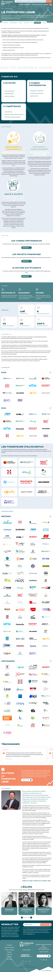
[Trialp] (7, 653)
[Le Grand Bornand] (7, 610)
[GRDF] (33, 588)
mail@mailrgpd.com (31, 934)
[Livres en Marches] (33, 711)
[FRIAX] (20, 580)
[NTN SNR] (33, 386)
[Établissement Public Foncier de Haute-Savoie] (20, 566)
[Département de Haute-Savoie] (46, 421)
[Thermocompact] (46, 646)
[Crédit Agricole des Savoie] (20, 386)
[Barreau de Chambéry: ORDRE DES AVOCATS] (7, 544)
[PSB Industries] (7, 393)
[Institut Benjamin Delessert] (20, 602)
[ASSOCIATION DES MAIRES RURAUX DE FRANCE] (33, 667)
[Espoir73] (46, 689)
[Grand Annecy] (33, 421)
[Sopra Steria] (46, 393)
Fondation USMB (18, 1)
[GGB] (7, 588)
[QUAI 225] (7, 725)
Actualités (34, 1)
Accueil (2, 8)
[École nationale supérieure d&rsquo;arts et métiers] (33, 674)
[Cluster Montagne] (20, 551)
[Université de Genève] (7, 733)
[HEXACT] (33, 595)
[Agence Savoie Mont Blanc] (20, 522)
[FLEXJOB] (7, 573)
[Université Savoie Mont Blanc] (7, 400)
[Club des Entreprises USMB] (46, 378)
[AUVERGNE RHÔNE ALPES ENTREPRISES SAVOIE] (46, 674)
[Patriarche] (20, 429)
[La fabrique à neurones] (46, 602)
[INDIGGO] (44, 472)
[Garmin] (33, 580)
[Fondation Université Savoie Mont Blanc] (7, 3)
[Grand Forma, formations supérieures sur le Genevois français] (46, 703)
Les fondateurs (37, 22)
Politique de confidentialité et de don (23, 967)
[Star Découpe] (7, 646)
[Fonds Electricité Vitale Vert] (7, 580)
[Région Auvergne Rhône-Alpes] (20, 631)
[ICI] (33, 696)
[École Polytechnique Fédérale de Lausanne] (33, 689)
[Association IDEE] (7, 703)
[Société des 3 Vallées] (33, 639)
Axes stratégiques (13, 22)
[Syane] (33, 646)
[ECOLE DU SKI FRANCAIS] (33, 566)
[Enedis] (46, 559)
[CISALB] (7, 551)
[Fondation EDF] (33, 573)
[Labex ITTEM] (20, 711)
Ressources (39, 1)
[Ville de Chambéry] (20, 682)
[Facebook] (41, 959)
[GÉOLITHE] (46, 580)
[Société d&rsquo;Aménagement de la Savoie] (46, 588)
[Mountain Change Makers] (7, 718)
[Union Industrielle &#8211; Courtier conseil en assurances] (20, 653)
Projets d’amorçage (37, 4)
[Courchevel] (33, 551)
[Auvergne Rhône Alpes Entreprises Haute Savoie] (7, 682)
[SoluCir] (20, 725)
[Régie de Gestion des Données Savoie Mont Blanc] (33, 725)
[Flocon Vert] (7, 696)
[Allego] (46, 522)
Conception (43, 970)
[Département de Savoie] (7, 436)
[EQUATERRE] (46, 566)
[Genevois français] (44, 492)
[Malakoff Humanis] (20, 610)
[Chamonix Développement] (33, 682)
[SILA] (7, 639)
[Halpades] (7, 595)
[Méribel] (7, 617)
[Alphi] (7, 414)
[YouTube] (46, 959)
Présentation (5, 22)
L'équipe (44, 22)
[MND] (33, 617)
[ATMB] (20, 414)
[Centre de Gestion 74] (33, 544)
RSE (32, 22)
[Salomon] (20, 393)
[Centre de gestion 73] (20, 544)
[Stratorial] (20, 646)
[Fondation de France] (20, 696)
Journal (23, 1)
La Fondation (9, 945)
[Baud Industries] (7, 378)
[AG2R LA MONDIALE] (33, 522)
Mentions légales (33, 967)
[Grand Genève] (33, 703)
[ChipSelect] (46, 544)
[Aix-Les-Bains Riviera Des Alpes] (46, 530)
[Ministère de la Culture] (46, 711)
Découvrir (25, 247)
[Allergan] (7, 530)
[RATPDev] (7, 631)
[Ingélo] (46, 595)
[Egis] (33, 559)
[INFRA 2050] (20, 703)
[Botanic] (33, 378)
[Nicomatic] (9, 482)
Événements (28, 1)
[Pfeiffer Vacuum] (46, 386)
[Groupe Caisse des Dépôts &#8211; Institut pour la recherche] (33, 602)
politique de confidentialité (28, 931)
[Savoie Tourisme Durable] (46, 631)
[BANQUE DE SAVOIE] (46, 537)
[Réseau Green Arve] (7, 711)
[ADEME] (7, 667)
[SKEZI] (20, 639)
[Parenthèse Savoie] (33, 718)
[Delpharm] (7, 559)
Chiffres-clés (26, 22)
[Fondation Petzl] (46, 573)
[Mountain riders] (20, 718)
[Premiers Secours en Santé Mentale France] (46, 718)
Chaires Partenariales (25, 4)
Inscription (45, 924)
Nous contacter (42, 956)
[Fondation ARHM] (20, 573)
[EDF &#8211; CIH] (20, 559)
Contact (43, 1)
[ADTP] (20, 674)
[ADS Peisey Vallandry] (7, 537)
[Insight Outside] (7, 602)
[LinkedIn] (43, 959)
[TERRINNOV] (46, 725)
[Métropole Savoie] (20, 617)
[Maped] (33, 610)
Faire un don (48, 1)
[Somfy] (33, 393)
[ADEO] (7, 522)
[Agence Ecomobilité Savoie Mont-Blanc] (20, 667)
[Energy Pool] (7, 566)
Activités (20, 22)
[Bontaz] (20, 378)
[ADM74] (7, 674)
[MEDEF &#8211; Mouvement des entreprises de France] (46, 610)
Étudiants (45, 4)
